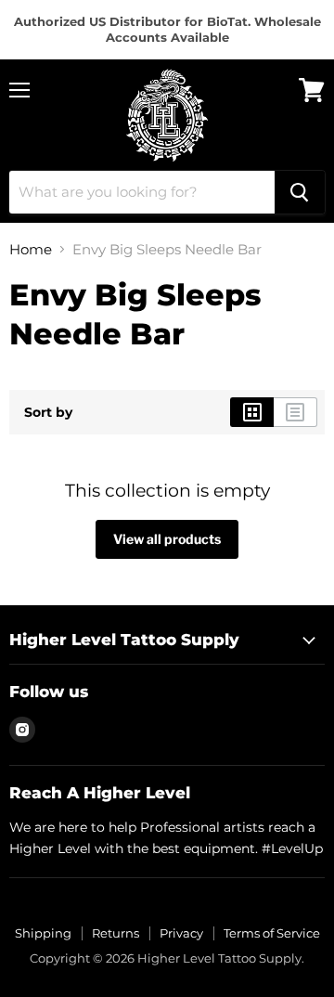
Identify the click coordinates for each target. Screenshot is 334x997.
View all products (167, 539)
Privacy (181, 933)
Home (30, 249)
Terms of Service (272, 933)
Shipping (43, 933)
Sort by (48, 412)
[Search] (300, 192)
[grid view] (252, 412)
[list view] (295, 412)
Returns (115, 933)
